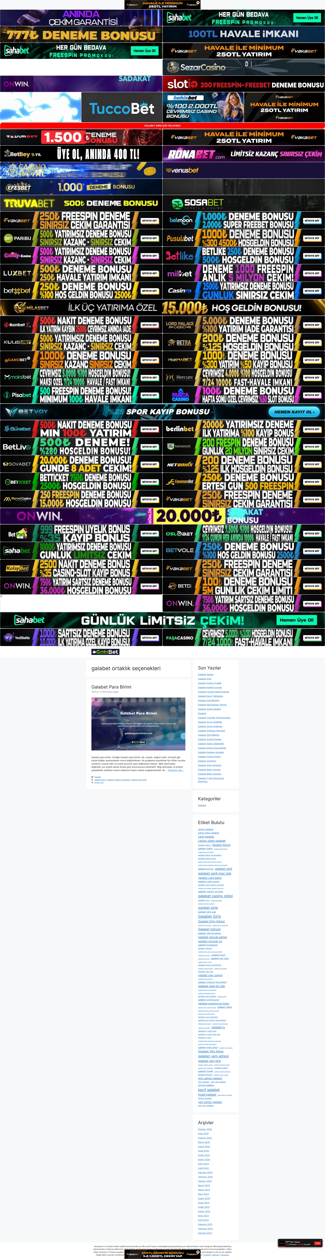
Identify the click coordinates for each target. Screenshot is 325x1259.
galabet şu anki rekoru (221, 1075)
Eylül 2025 (203, 1133)
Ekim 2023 (203, 1215)
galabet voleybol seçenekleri (207, 1044)
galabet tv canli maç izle (209, 1034)
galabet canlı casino (209, 881)
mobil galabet (207, 1094)
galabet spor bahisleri (208, 1017)
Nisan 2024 (204, 1190)
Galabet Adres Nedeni (209, 709)
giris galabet (203, 1082)
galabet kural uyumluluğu (209, 965)
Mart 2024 (203, 1194)
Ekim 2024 (203, 1164)
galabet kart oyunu (204, 955)
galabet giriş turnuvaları (220, 925)
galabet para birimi (139, 780)
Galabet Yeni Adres (211, 1051)
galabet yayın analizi (226, 1048)
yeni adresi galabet (210, 1102)
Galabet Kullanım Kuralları (211, 752)
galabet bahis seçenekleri (210, 855)
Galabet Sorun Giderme (210, 726)
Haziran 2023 (205, 1233)
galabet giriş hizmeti (204, 925)
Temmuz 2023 (205, 1228)
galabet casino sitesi (215, 896)
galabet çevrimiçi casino (222, 1065)
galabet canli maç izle (214, 873)
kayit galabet (209, 1090)
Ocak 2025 (203, 1151)
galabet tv (218, 1027)
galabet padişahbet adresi (206, 993)
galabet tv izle (204, 1037)
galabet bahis (100, 780)
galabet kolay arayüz (205, 962)
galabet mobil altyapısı (205, 979)
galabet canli (223, 868)
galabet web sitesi (208, 1047)
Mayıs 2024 (204, 1185)
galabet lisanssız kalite (205, 968)
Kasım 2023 (204, 1211)
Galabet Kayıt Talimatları (210, 696)
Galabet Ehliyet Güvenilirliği (212, 748)
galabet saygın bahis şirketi (207, 1007)
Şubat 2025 (204, 1146)
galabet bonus (206, 868)
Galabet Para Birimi (111, 687)
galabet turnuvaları (204, 1028)
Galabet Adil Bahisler (209, 700)
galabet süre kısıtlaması (220, 1024)
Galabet (97, 777)
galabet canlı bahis (210, 877)
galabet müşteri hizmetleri (212, 982)
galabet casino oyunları (210, 891)
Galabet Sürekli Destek (209, 739)
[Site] (81, 220)
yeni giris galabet (206, 1105)
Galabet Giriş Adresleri (209, 765)
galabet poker (221, 996)
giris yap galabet (218, 1082)
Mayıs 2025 (204, 1142)
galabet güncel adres (209, 933)
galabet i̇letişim (205, 948)
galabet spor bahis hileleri (206, 1014)
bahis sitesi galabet (208, 832)
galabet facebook (216, 900)
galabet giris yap (207, 911)
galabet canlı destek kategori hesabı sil (211, 888)
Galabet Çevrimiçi (207, 761)
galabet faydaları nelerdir (206, 904)
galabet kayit (218, 955)
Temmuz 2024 (205, 1177)
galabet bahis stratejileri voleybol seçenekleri (213, 865)
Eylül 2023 (203, 1220)
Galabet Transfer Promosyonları (214, 717)
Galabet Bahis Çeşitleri (209, 774)
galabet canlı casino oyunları (211, 885)
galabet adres (204, 845)
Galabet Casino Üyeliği (209, 683)
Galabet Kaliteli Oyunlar (210, 687)
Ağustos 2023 (205, 1224)
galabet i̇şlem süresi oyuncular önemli (210, 952)
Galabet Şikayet (205, 1074)
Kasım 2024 (204, 1159)
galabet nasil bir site (211, 986)
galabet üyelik (205, 1071)
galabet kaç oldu (220, 958)
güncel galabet (206, 1085)
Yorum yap (99, 782)
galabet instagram (208, 944)
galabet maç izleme (210, 975)
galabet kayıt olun (204, 959)
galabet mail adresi (220, 968)
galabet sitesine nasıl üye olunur (208, 1011)
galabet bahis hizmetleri (206, 852)
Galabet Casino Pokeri (209, 756)
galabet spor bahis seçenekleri (212, 1020)
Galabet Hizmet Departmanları (213, 692)
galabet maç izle (205, 971)
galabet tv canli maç (207, 1031)
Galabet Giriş (205, 679)
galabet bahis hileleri (221, 849)
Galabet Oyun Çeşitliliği (210, 722)
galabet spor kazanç (204, 1024)
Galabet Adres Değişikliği (211, 743)
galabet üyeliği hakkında (222, 1071)
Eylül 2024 (203, 1168)
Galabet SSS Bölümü (208, 735)
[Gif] (162, 307)
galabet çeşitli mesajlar (205, 1068)
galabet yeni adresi (213, 1056)
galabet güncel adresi (212, 937)
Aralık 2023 (204, 1207)
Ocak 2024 (203, 1203)
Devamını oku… (176, 770)
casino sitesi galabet (212, 840)
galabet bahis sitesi (207, 858)
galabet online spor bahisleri (207, 990)
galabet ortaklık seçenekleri (118, 780)
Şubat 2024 (204, 1198)
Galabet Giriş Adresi (211, 921)
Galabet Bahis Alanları (209, 769)
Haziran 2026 (205, 1129)
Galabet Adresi (205, 674)
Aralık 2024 (204, 1155)
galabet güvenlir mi (210, 941)
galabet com (203, 900)
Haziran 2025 (205, 1138)
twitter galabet (205, 1098)
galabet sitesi (224, 1007)
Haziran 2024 (205, 1181)
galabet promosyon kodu (213, 1003)
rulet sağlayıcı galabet (225, 1095)
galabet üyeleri (221, 1068)
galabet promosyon (208, 999)
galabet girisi (208, 908)
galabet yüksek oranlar (205, 1065)
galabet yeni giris (209, 1061)
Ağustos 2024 (205, 1172)
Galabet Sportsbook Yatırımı (212, 705)
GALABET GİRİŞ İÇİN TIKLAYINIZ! (162, 125)
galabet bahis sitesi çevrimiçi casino (210, 862)
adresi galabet (206, 829)
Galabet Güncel (209, 929)
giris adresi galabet (210, 1078)
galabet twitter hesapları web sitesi (209, 1041)
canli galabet (206, 836)
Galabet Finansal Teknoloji (211, 730)
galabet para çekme (207, 996)
